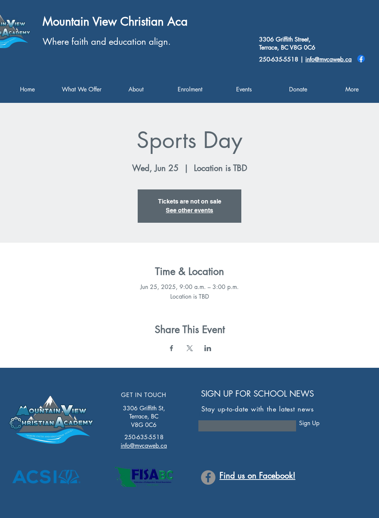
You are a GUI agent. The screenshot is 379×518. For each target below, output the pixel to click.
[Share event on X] (189, 348)
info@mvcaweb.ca (328, 59)
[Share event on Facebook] (171, 348)
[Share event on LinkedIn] (207, 348)
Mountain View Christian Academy (129, 21)
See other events (189, 210)
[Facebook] (361, 59)
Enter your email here (225, 414)
